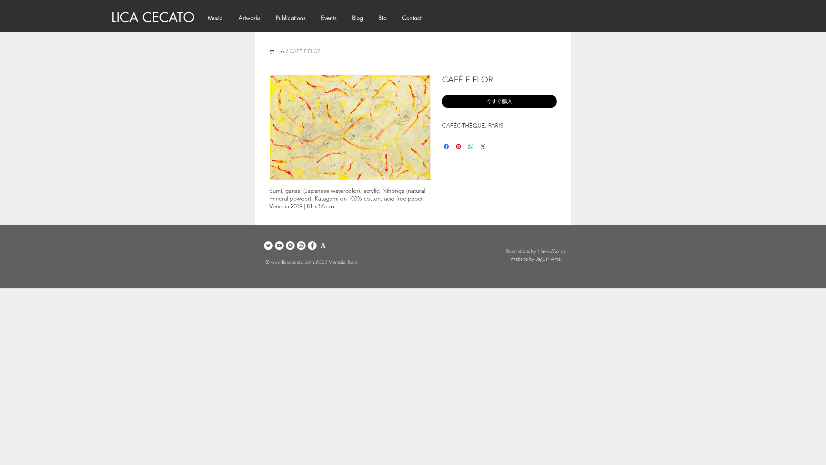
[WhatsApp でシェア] (471, 146)
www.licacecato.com (292, 262)
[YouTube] (279, 245)
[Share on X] (483, 146)
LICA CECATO (153, 17)
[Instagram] (301, 245)
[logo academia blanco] (323, 245)
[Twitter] (268, 245)
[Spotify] (290, 245)
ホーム (277, 51)
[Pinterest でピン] (458, 146)
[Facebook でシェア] (446, 146)
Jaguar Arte (548, 259)
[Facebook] (312, 245)
